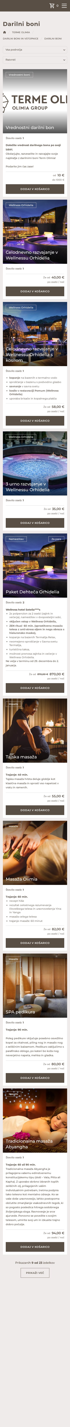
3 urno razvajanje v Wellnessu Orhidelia (28, 486)
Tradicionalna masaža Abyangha (29, 1143)
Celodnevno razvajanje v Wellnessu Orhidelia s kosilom (32, 354)
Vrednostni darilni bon (30, 127)
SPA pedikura (20, 1011)
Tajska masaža (21, 756)
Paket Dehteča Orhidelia (32, 591)
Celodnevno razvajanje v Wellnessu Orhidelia (32, 255)
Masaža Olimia (21, 879)
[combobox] (35, 49)
